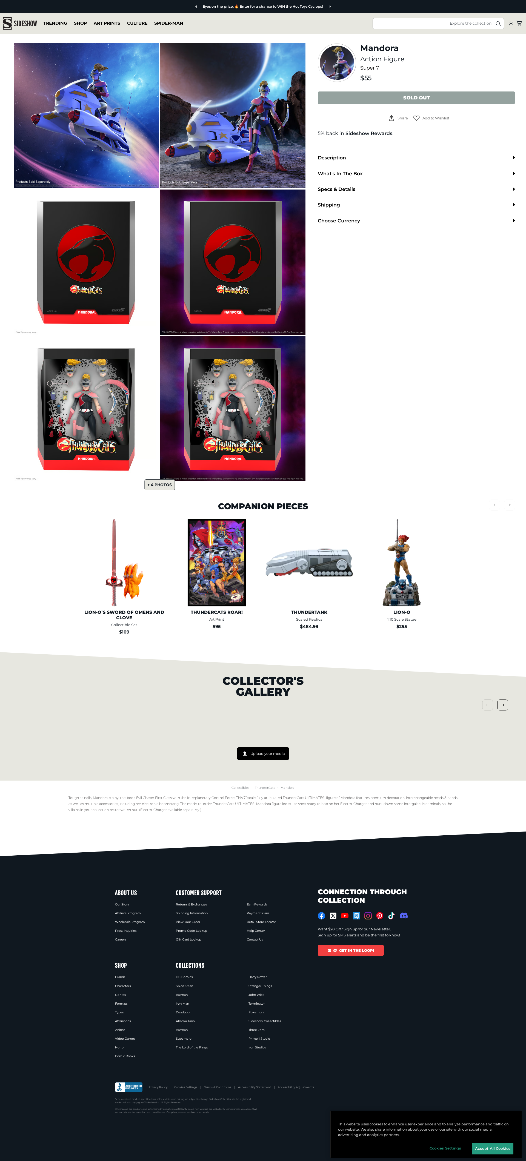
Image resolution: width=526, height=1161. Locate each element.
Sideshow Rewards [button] (368, 133)
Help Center (256, 931)
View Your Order (188, 922)
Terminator (256, 1003)
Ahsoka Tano (185, 1021)
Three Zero (256, 1030)
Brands (120, 977)
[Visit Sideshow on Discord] (403, 915)
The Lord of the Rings (192, 1047)
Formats (121, 1003)
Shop (80, 23)
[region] (426, 1134)
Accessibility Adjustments (296, 1087)
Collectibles (240, 788)
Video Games (125, 1038)
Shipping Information (192, 913)
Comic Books (125, 1056)
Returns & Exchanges (191, 904)
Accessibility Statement (254, 1087)
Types (119, 1012)
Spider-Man (168, 23)
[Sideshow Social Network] (356, 915)
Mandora (288, 788)
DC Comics (184, 977)
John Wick (256, 995)
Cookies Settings (185, 1087)
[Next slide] (313, 7)
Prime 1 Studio (259, 1038)
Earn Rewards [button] (257, 904)
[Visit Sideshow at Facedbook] (321, 915)
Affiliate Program (128, 913)
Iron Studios (257, 1047)
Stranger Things (260, 986)
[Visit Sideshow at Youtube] (344, 915)
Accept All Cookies (492, 1148)
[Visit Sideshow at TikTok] (391, 915)
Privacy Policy (157, 1087)
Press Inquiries (125, 931)
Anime (120, 1030)
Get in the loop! (356, 950)
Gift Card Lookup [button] (188, 939)
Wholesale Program (130, 922)
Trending (55, 23)
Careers (120, 939)
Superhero (183, 1038)
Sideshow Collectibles (264, 1021)
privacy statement (181, 1112)
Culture (137, 23)
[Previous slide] (212, 7)
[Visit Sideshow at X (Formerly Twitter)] (333, 916)
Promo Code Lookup (191, 931)
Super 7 (369, 68)
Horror (120, 1047)
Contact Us (255, 939)
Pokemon (256, 1012)
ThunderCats (265, 788)
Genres (120, 995)
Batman (182, 995)
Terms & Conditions (217, 1087)
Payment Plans (258, 913)
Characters (123, 986)
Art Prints (107, 23)
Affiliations (123, 1021)
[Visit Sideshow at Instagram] (368, 915)
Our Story (122, 904)
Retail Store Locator (261, 922)
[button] (431, 118)
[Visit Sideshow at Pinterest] (380, 915)
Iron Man (182, 1003)
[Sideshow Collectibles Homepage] (20, 23)
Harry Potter (257, 977)
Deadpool (183, 1012)
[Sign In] (511, 23)
